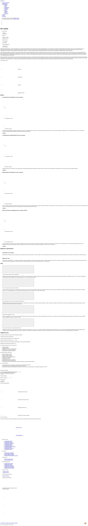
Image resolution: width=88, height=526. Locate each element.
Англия (5, 5)
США (5, 6)
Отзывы (3, 14)
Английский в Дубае (8, 449)
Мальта (5, 12)
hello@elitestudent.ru (19, 435)
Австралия (6, 13)
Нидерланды (6, 7)
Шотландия (6, 8)
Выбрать (4, 133)
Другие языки (4, 3)
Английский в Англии (8, 441)
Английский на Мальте (8, 445)
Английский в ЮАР (8, 447)
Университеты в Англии (8, 463)
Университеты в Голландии (9, 466)
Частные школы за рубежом (9, 454)
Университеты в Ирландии (9, 467)
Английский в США (8, 444)
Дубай (5, 9)
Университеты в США (8, 464)
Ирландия (6, 11)
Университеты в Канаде (8, 465)
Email (1, 377)
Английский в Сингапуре (8, 448)
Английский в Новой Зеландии (9, 446)
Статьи (3, 15)
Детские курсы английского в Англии (11, 455)
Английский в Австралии (8, 442)
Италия (5, 10)
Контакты (4, 16)
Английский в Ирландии (8, 443)
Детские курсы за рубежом (9, 452)
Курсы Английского (5, 2)
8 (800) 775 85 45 (16, 18)
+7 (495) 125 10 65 (5, 471)
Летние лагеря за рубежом (9, 453)
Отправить (2, 381)
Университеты (4, 4)
